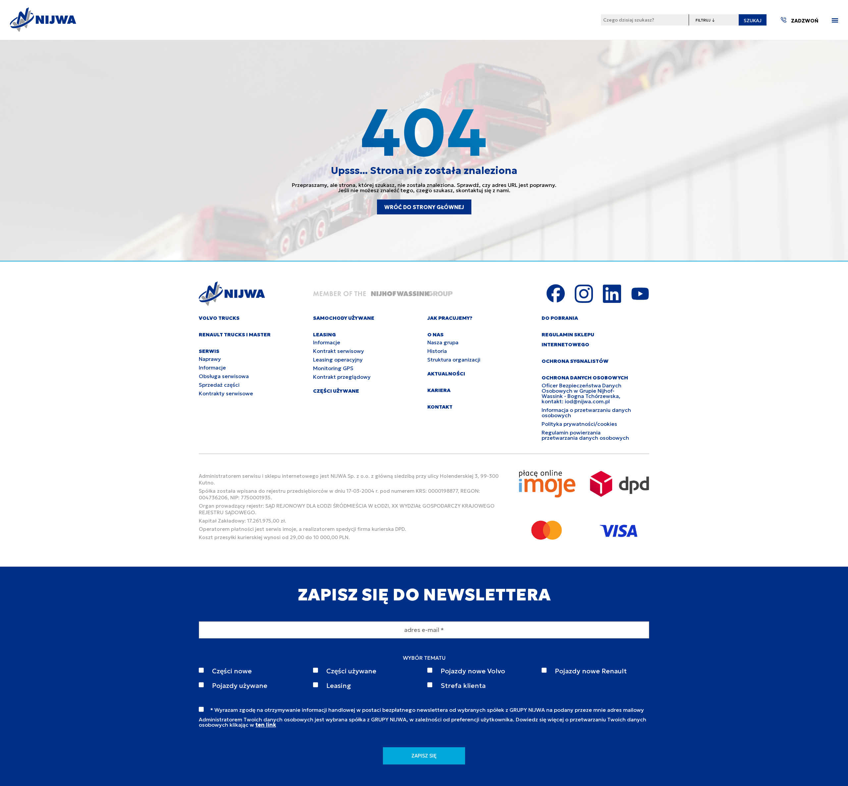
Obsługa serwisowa (224, 376)
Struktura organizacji (453, 359)
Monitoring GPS (333, 368)
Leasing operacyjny (338, 359)
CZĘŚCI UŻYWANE (336, 391)
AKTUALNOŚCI (446, 373)
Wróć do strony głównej (424, 207)
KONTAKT (439, 407)
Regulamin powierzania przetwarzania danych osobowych (585, 435)
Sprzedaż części (219, 384)
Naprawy (210, 359)
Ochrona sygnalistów (575, 361)
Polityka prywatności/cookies (579, 424)
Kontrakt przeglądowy (342, 376)
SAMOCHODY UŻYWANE (343, 318)
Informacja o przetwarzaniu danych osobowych (586, 413)
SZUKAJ (753, 21)
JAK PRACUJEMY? (449, 318)
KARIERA (438, 390)
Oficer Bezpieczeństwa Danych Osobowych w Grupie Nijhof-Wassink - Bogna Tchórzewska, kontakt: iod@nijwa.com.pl (581, 393)
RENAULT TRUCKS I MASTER (235, 334)
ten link (265, 724)
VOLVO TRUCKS (219, 318)
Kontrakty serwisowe (226, 393)
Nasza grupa (442, 342)
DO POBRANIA (560, 318)
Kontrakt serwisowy (338, 351)
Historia (437, 351)
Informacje (212, 367)
